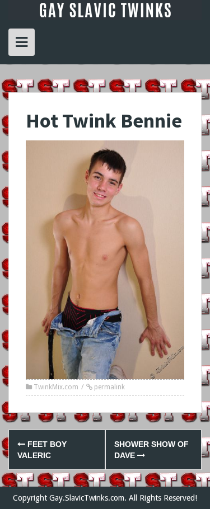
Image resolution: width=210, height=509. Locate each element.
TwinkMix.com (56, 387)
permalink (108, 387)
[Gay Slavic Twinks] (105, 9)
